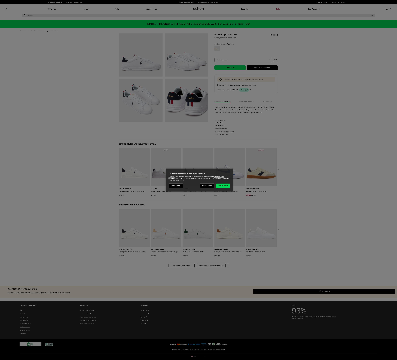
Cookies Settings (175, 185)
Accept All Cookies (223, 185)
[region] (199, 180)
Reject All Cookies (207, 185)
